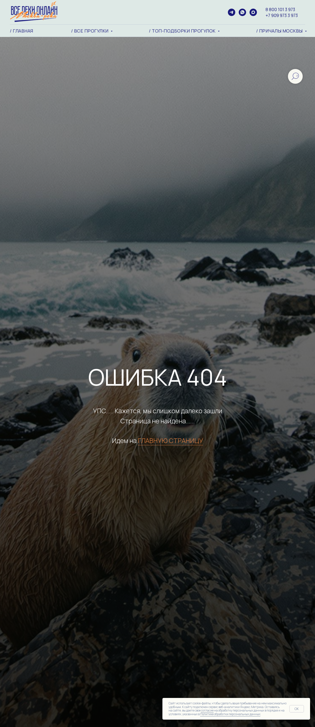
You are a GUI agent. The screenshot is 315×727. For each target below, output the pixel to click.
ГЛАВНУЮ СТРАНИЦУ (170, 440)
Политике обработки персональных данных (230, 714)
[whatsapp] (242, 12)
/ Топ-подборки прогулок (183, 31)
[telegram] (231, 12)
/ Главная (21, 31)
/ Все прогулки (90, 31)
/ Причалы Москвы (280, 31)
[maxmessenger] (253, 12)
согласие (207, 710)
